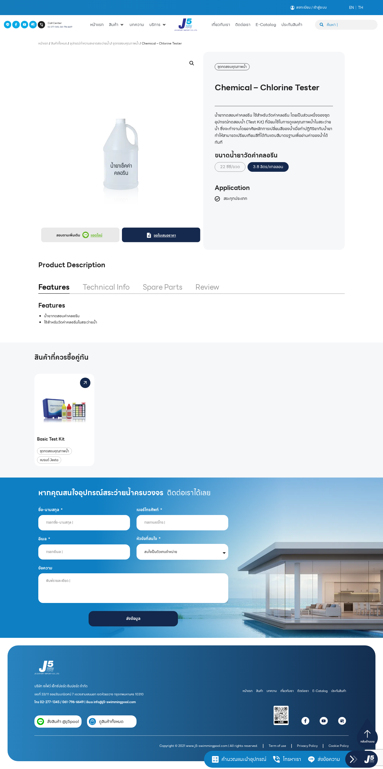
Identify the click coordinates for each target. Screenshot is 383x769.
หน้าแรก (43, 43)
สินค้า (259, 690)
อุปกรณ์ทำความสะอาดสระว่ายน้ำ (90, 43)
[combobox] (346, 25)
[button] (191, 63)
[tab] (54, 287)
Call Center (55, 23)
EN (351, 7)
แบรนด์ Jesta (49, 460)
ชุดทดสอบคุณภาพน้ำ (126, 43)
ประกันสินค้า (338, 690)
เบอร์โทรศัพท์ (148, 510)
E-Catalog (320, 690)
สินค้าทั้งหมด (59, 43)
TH (360, 7)
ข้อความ (45, 568)
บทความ (272, 690)
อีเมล (42, 539)
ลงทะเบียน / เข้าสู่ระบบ (311, 7)
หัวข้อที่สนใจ (147, 539)
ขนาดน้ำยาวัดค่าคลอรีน (246, 155)
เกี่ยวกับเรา (287, 690)
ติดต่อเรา (303, 690)
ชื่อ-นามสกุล (49, 510)
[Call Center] (41, 24)
